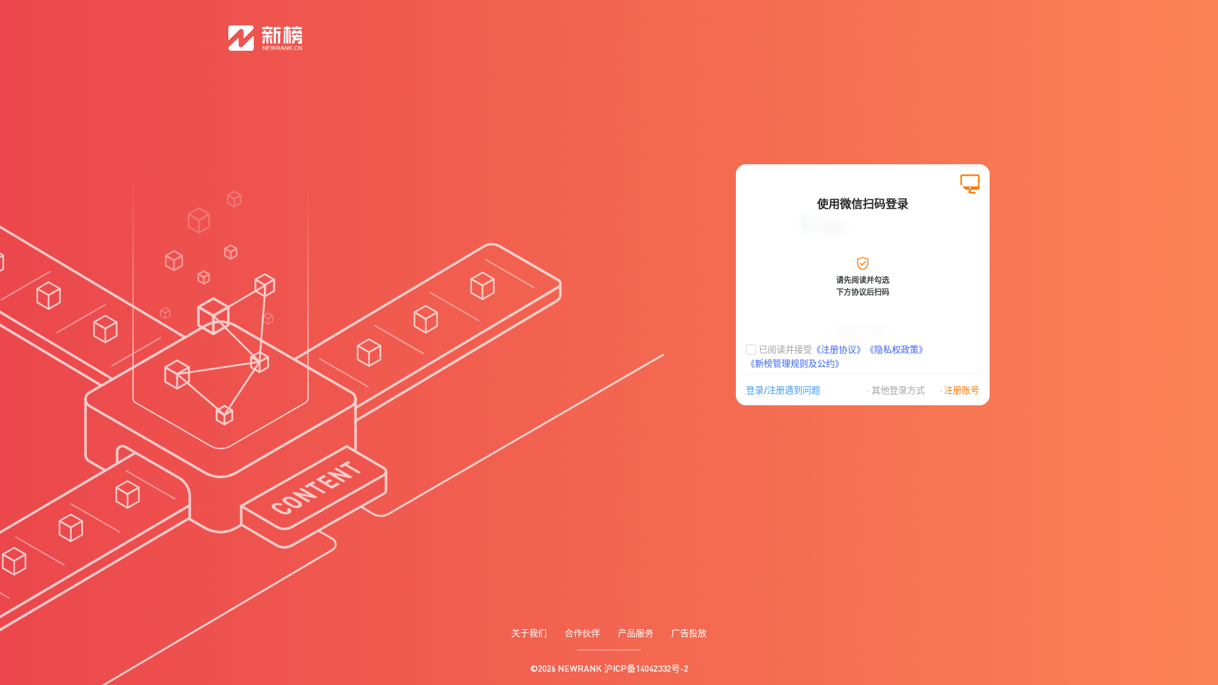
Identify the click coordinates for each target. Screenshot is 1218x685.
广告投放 (689, 632)
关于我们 (529, 632)
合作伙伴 (582, 632)
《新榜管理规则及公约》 (795, 363)
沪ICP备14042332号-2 (646, 668)
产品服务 (635, 632)
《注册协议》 (838, 349)
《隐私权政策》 (896, 349)
